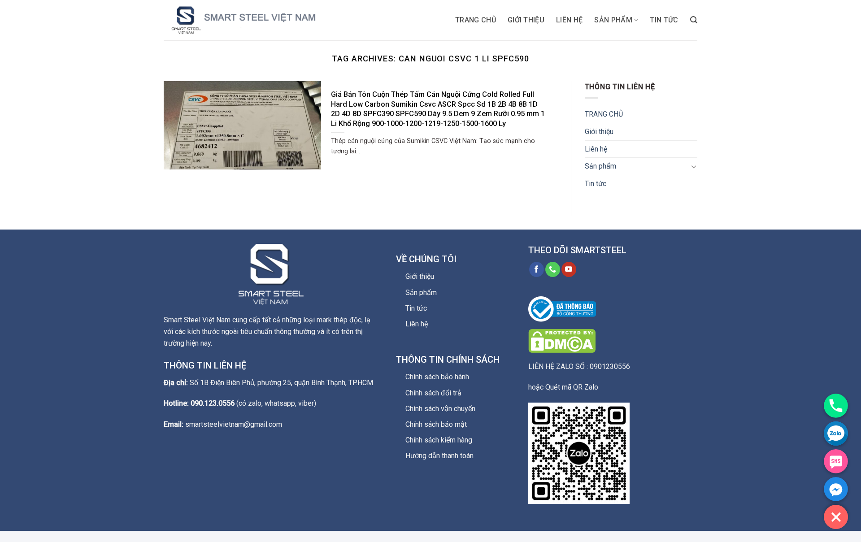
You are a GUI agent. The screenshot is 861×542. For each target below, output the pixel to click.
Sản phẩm (613, 20)
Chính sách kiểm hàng (438, 440)
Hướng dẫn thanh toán (439, 455)
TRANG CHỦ (475, 20)
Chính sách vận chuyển (440, 408)
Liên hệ (569, 20)
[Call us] (552, 269)
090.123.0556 (213, 403)
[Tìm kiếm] (693, 20)
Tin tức (664, 20)
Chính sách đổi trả (433, 393)
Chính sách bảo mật (436, 424)
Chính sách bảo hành (437, 377)
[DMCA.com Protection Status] (562, 340)
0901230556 (610, 366)
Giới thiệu (526, 20)
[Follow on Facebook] (536, 269)
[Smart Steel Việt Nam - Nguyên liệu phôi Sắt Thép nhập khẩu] (253, 20)
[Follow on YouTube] (568, 269)
